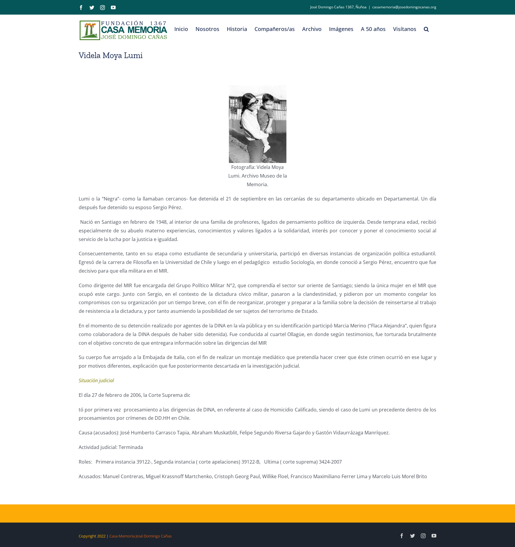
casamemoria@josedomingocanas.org (404, 7)
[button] (426, 29)
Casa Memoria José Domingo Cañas (140, 536)
